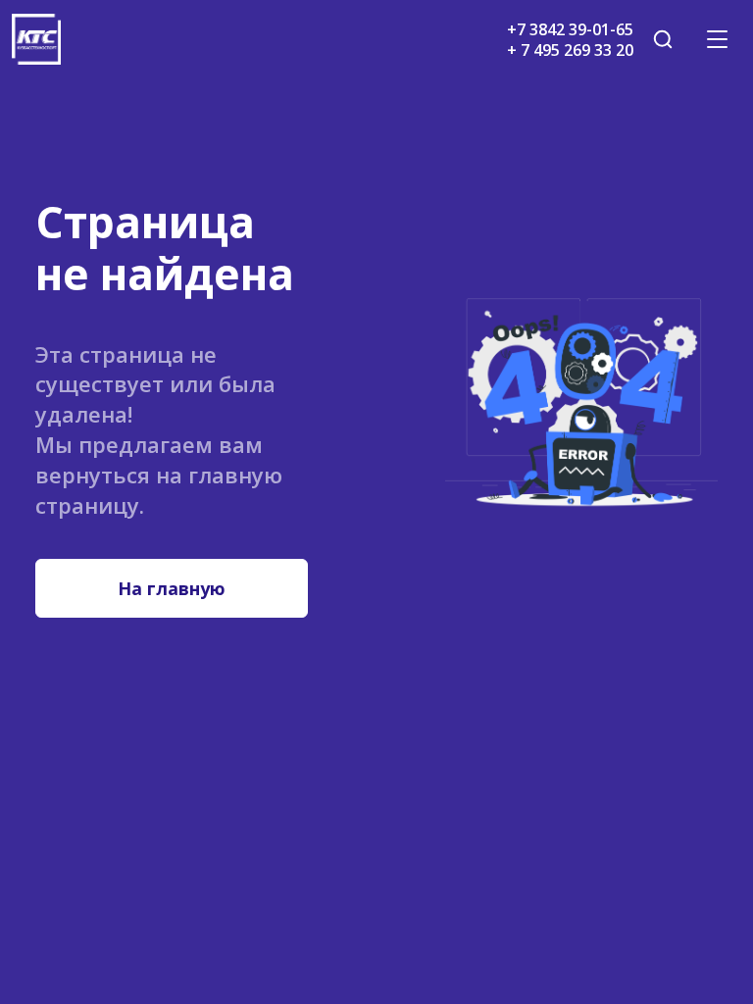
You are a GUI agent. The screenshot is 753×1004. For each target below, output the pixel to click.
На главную (172, 588)
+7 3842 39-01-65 (570, 29)
